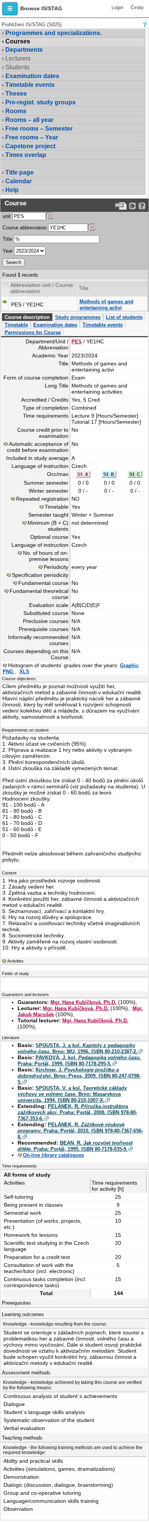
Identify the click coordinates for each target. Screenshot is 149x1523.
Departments (24, 49)
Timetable (16, 325)
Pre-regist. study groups (40, 102)
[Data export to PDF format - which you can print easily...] (121, 206)
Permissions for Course (33, 332)
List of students (124, 317)
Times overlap (25, 155)
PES (76, 341)
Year (8, 251)
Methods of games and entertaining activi (106, 305)
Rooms (15, 111)
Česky (137, 7)
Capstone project (30, 146)
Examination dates (32, 76)
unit (7, 216)
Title (7, 239)
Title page (19, 172)
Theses (16, 93)
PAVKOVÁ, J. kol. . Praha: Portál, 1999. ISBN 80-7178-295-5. (79, 1061)
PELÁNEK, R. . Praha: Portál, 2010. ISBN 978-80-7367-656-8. (80, 1131)
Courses (17, 41)
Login (117, 7)
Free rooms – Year (31, 137)
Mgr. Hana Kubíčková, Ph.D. (83, 1002)
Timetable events (30, 85)
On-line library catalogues (53, 1155)
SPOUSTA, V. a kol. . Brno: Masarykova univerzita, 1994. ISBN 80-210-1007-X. (72, 1094)
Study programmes (77, 317)
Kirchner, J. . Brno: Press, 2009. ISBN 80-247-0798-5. (79, 1076)
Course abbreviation (25, 228)
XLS (24, 671)
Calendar (18, 181)
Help (12, 190)
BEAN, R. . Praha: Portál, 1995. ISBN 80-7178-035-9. (75, 1146)
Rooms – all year (29, 120)
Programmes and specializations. (53, 33)
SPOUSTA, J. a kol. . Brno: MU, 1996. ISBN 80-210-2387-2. (78, 1048)
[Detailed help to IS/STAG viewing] (142, 206)
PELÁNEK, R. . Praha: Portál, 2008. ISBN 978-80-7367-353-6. (77, 1112)
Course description (27, 317)
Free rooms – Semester (39, 128)
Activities (15, 961)
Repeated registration (42, 499)
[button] (10, 8)
